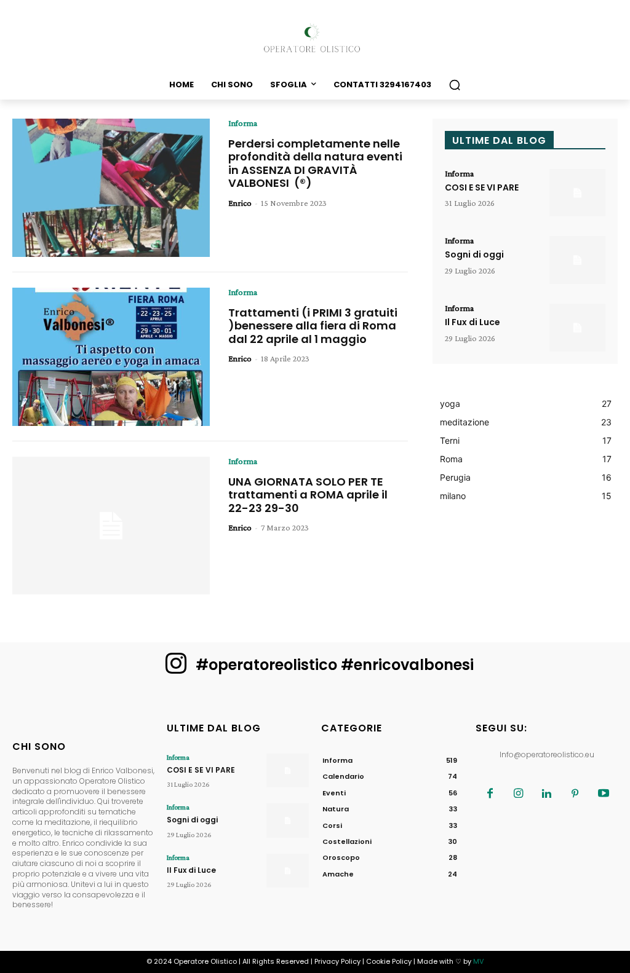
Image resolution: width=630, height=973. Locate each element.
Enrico (240, 203)
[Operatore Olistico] (315, 38)
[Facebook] (490, 794)
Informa (242, 123)
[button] (454, 85)
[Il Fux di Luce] (577, 328)
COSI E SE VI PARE (482, 187)
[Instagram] (519, 794)
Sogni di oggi (474, 254)
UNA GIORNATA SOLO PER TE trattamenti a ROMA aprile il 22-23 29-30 (308, 495)
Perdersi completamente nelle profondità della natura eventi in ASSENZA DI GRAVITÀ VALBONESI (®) (315, 163)
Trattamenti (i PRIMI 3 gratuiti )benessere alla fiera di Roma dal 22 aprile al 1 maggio (312, 326)
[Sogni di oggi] (577, 260)
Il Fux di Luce (472, 322)
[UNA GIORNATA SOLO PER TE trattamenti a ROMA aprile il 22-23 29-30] (111, 526)
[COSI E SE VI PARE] (577, 193)
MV (478, 961)
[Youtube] (603, 794)
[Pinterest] (575, 794)
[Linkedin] (547, 794)
